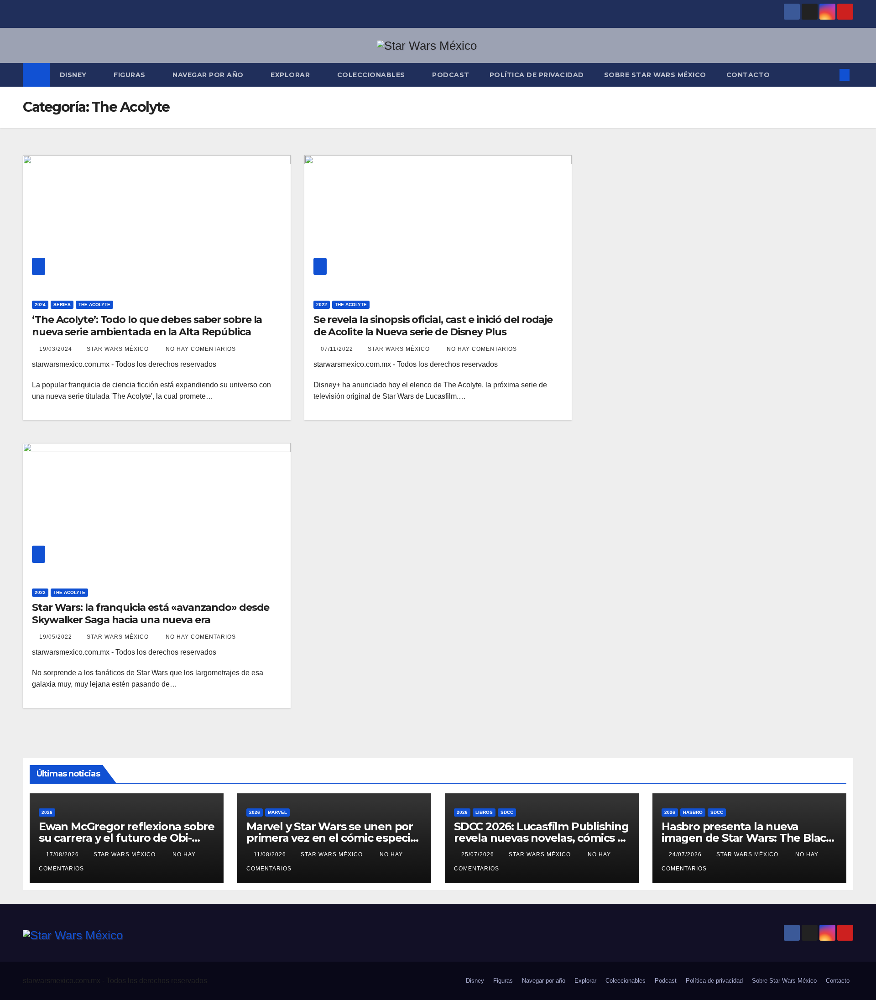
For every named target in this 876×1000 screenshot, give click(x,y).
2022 (321, 304)
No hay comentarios (201, 349)
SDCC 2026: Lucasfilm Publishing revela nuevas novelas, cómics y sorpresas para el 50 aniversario (541, 838)
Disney (74, 75)
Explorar (291, 75)
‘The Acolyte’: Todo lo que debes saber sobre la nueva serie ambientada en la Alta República (147, 325)
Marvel (277, 812)
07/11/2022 (338, 349)
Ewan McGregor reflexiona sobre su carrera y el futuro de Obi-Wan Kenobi (126, 838)
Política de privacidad (537, 75)
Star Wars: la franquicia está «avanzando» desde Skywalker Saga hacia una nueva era (150, 613)
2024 (40, 304)
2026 (47, 812)
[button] (829, 74)
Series (62, 304)
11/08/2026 (271, 854)
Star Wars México (119, 349)
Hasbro (693, 812)
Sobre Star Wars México (655, 75)
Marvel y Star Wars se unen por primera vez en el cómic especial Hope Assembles (333, 838)
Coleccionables (372, 75)
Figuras (130, 75)
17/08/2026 (63, 854)
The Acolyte (94, 304)
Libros (484, 812)
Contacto (748, 75)
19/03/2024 (56, 349)
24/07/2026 (686, 854)
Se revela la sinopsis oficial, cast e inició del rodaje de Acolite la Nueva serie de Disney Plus (433, 325)
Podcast (450, 75)
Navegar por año (208, 75)
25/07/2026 (478, 854)
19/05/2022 (56, 637)
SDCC (507, 812)
